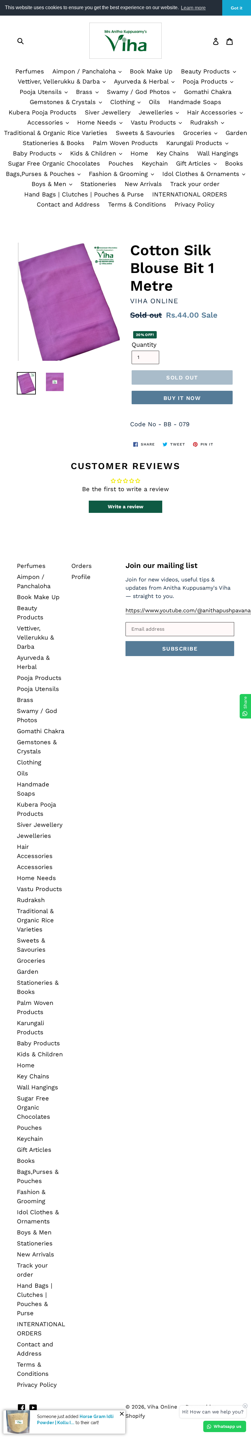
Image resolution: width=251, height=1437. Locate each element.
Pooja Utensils (42, 91)
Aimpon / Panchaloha (85, 71)
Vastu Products (154, 122)
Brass (85, 91)
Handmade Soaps (194, 102)
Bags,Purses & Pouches (41, 173)
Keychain (155, 163)
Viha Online (162, 1407)
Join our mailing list (161, 565)
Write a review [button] (125, 506)
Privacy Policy (194, 204)
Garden (236, 132)
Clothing (123, 102)
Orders (81, 565)
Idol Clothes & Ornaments (202, 173)
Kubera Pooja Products (43, 112)
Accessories (46, 122)
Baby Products (35, 153)
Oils (154, 102)
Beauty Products (206, 71)
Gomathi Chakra (207, 91)
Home (139, 153)
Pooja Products (206, 81)
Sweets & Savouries (145, 132)
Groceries (198, 132)
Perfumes (29, 71)
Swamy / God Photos (139, 91)
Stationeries (98, 184)
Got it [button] (236, 8)
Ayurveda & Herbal (142, 81)
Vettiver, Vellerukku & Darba (60, 81)
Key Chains (172, 153)
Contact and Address (68, 204)
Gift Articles (194, 163)
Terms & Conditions (137, 204)
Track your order (194, 184)
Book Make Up (151, 71)
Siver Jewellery (107, 112)
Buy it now (182, 398)
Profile (81, 576)
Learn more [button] (193, 7)
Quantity (144, 344)
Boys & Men (50, 184)
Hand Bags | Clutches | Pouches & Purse (84, 194)
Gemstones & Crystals (64, 102)
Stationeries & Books (53, 143)
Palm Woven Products (125, 143)
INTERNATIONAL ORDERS (189, 194)
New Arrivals (143, 184)
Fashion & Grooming (119, 173)
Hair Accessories (213, 112)
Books (234, 163)
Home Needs (97, 122)
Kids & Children (94, 153)
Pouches (120, 163)
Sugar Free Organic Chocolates (54, 163)
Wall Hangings (217, 153)
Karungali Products (195, 143)
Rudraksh (205, 122)
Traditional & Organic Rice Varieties (55, 132)
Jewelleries (157, 112)
